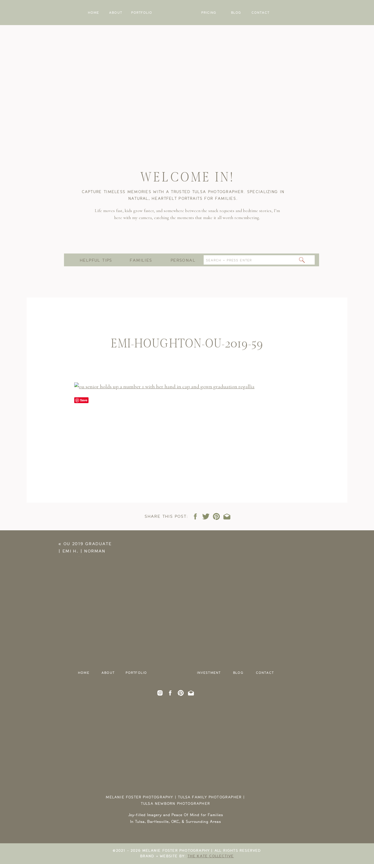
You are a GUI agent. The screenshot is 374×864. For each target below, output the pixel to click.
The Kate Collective (211, 856)
